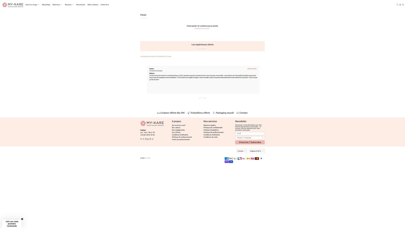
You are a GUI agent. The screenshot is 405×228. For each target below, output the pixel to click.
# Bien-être (105, 4)
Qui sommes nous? (179, 125)
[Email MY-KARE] (141, 139)
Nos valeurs (176, 128)
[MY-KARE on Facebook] (143, 139)
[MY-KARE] (12, 4)
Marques (68, 4)
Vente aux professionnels (181, 139)
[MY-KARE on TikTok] (153, 139)
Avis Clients (176, 132)
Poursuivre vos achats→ (202, 28)
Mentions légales (210, 125)
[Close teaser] (22, 219)
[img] (251, 69)
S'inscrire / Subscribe (250, 142)
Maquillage (46, 4)
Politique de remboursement (182, 137)
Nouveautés (80, 4)
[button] (12, 224)
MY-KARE (147, 158)
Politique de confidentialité (213, 128)
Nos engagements (178, 130)
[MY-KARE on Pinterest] (150, 139)
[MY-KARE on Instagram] (146, 139)
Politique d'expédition (211, 130)
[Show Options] (263, 137)
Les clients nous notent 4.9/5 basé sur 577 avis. (155, 56)
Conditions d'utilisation (180, 135)
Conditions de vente (211, 137)
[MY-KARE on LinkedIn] (148, 139)
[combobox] (249, 137)
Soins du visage (31, 4)
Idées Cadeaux (92, 4)
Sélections (56, 4)
